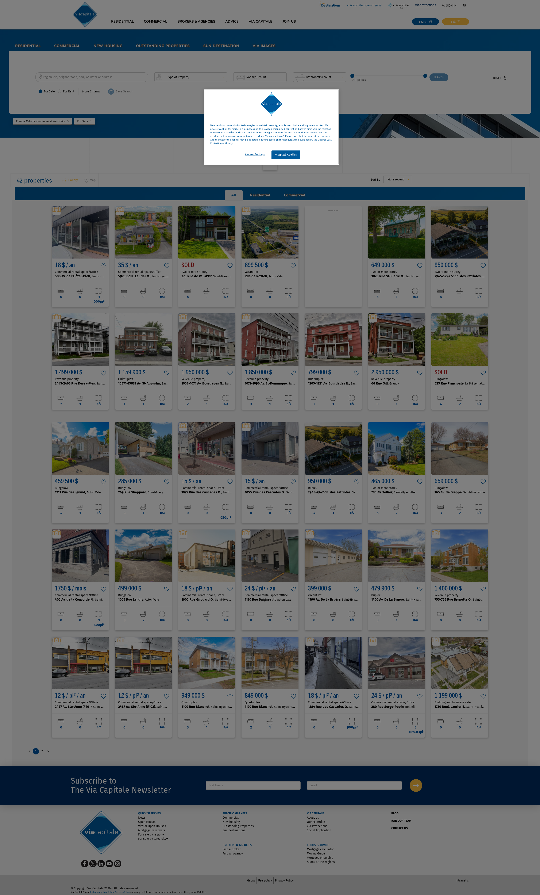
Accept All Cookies (286, 154)
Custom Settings (255, 154)
